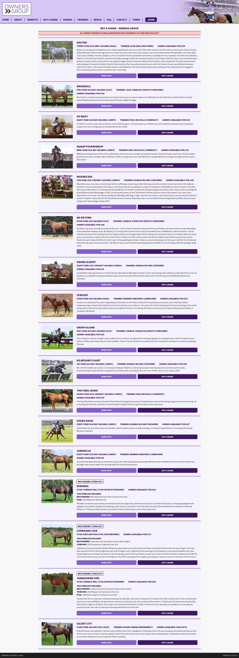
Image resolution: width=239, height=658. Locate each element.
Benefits (32, 19)
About (18, 19)
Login (151, 19)
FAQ (109, 19)
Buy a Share (50, 19)
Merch (98, 19)
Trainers (82, 19)
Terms (136, 19)
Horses (67, 19)
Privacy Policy (230, 655)
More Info (106, 75)
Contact (122, 19)
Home (5, 19)
